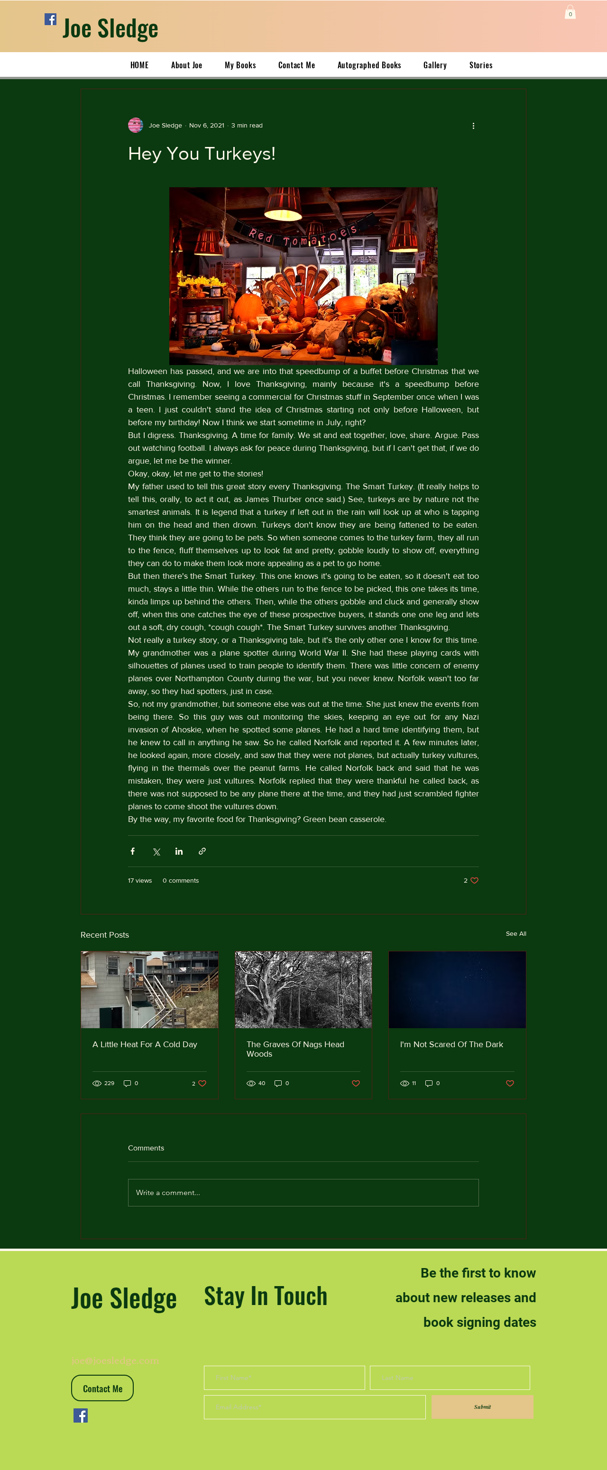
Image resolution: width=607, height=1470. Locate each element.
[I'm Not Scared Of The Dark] (457, 989)
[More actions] (473, 125)
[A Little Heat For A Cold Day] (149, 989)
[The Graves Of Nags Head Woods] (303, 989)
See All (516, 933)
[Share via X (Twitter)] (155, 851)
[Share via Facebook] (132, 851)
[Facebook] (50, 19)
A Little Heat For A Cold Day (144, 1044)
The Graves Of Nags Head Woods (295, 1049)
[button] (570, 12)
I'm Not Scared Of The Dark (451, 1044)
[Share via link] (202, 851)
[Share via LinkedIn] (179, 851)
